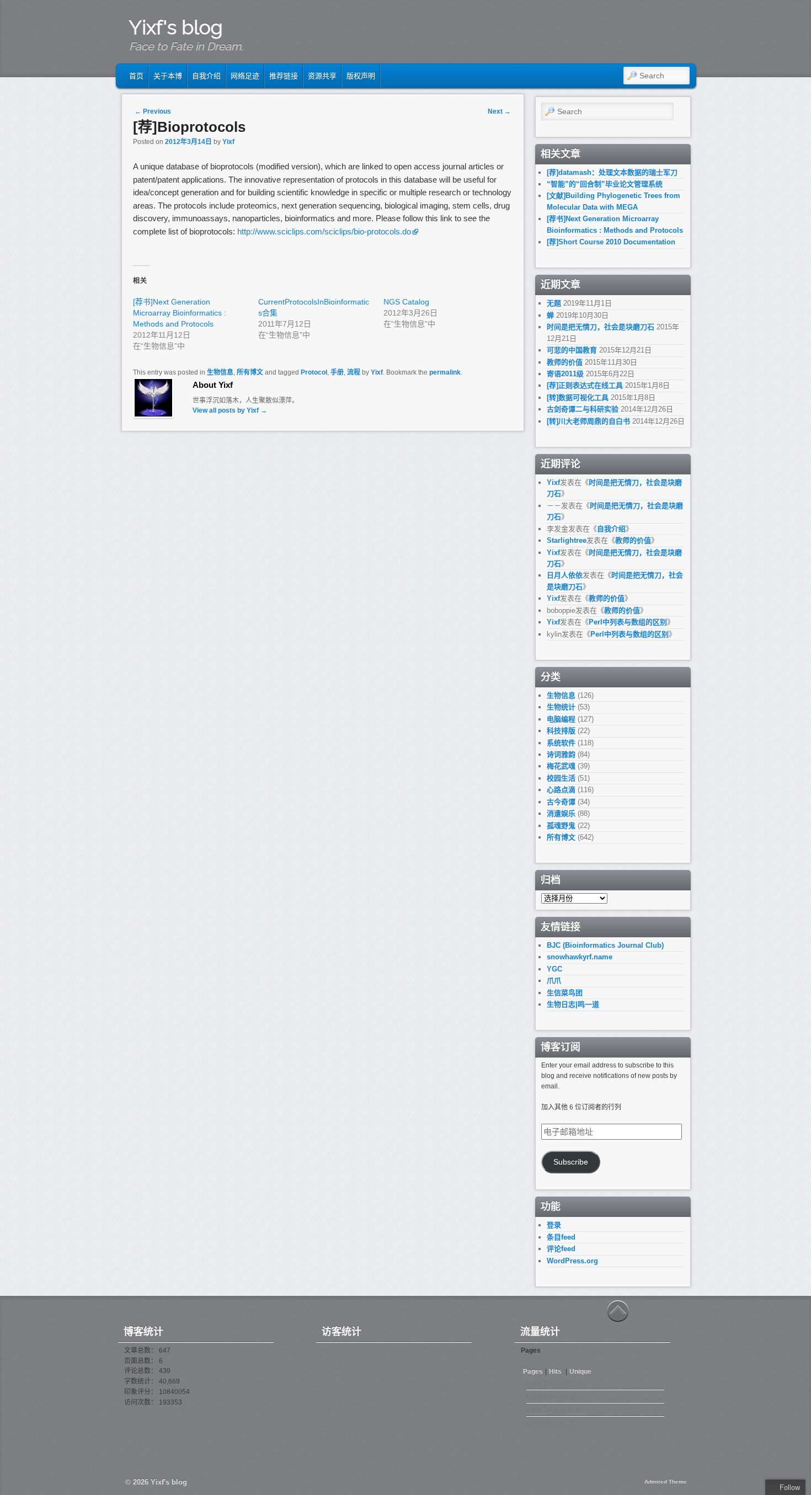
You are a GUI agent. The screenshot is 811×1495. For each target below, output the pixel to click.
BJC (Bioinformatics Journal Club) (605, 945)
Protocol (314, 372)
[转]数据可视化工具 (578, 397)
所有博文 (250, 372)
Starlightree (566, 540)
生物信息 (220, 372)
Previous (153, 111)
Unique (580, 1371)
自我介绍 (206, 76)
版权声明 (360, 76)
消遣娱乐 (561, 813)
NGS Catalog (406, 301)
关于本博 (167, 76)
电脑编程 (561, 719)
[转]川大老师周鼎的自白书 (588, 421)
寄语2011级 (565, 374)
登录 (554, 1225)
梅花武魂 (561, 766)
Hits (556, 1371)
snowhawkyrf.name (579, 957)
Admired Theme (665, 1481)
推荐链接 (283, 76)
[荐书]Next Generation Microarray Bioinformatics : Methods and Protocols (179, 312)
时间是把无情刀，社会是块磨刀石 (600, 327)
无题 (554, 303)
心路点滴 (561, 790)
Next (499, 111)
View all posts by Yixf (230, 410)
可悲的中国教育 (572, 350)
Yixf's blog (176, 27)
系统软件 (561, 743)
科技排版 (561, 731)
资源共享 (322, 76)
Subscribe (570, 1162)
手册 (337, 372)
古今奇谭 (561, 802)
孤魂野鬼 (561, 825)
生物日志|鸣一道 (573, 1004)
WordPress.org (572, 1261)
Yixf (228, 142)
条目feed (561, 1237)
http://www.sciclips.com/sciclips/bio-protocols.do (324, 231)
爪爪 (554, 980)
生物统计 (561, 707)
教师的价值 (565, 362)
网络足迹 (245, 76)
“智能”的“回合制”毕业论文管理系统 (605, 184)
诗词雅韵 (561, 754)
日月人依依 (565, 575)
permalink (445, 372)
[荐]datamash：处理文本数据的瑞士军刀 (612, 172)
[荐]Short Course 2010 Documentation (611, 242)
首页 (136, 76)
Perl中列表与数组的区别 (628, 622)
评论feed (561, 1249)
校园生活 (561, 778)
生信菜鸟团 (565, 993)
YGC (554, 969)
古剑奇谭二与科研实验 (582, 409)
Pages (533, 1371)
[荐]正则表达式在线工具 (585, 385)
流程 (353, 372)
